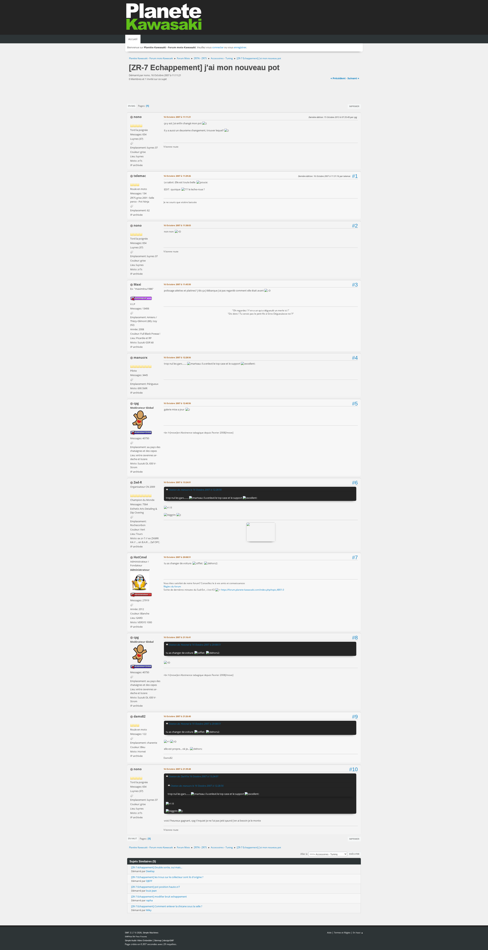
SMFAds (128, 936)
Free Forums (141, 936)
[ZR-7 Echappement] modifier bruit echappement (159, 896)
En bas (131, 105)
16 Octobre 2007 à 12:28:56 (177, 357)
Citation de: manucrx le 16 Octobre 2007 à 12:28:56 (195, 489)
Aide (329, 932)
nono (138, 117)
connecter (218, 47)
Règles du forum (172, 586)
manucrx (140, 357)
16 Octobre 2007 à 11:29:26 (177, 175)
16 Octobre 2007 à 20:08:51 (177, 557)
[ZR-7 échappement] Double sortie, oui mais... (156, 867)
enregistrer (240, 47)
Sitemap (157, 940)
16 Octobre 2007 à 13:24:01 (177, 482)
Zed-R (138, 482)
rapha (149, 900)
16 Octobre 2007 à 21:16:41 (177, 637)
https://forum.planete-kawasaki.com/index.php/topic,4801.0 (252, 589)
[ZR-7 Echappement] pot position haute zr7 (155, 887)
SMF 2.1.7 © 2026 (133, 932)
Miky (149, 910)
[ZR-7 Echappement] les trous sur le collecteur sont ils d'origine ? (167, 877)
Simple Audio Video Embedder (138, 940)
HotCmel (140, 557)
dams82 (139, 716)
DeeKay (150, 871)
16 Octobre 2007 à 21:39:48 (177, 769)
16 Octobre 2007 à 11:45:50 (177, 284)
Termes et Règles (342, 932)
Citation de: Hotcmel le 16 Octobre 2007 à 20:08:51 (195, 644)
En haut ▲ (358, 932)
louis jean (151, 890)
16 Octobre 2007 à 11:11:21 (177, 116)
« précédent (338, 78)
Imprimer (354, 106)
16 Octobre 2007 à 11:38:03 (177, 225)
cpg (136, 403)
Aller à (303, 854)
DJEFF (149, 881)
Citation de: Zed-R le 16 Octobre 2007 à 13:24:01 (193, 776)
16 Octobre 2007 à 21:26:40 (177, 716)
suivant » (353, 78)
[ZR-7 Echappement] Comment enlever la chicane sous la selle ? (166, 906)
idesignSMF (168, 940)
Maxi (137, 284)
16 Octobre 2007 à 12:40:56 (177, 403)
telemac (140, 176)
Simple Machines (150, 932)
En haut (132, 838)
